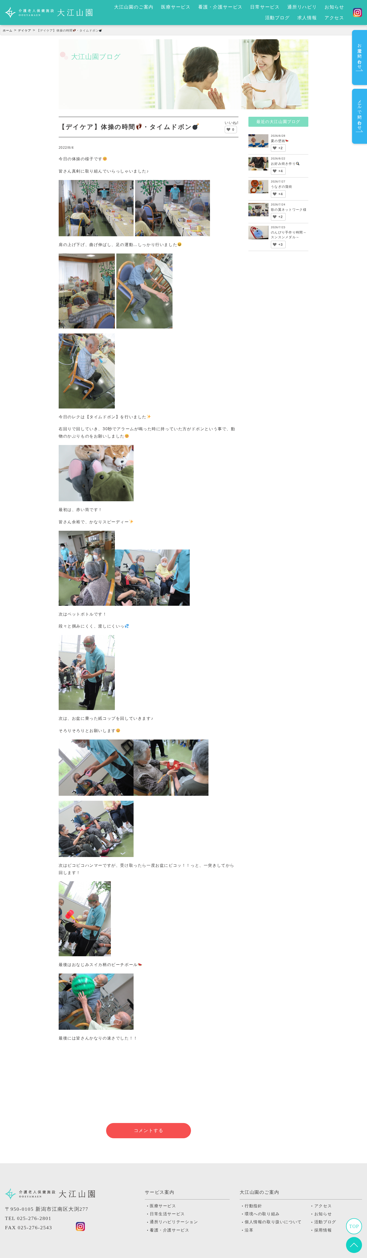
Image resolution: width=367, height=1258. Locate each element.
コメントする (149, 1130)
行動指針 (253, 1206)
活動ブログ (277, 17)
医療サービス (176, 7)
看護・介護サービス (220, 7)
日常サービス (265, 7)
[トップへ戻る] (354, 1230)
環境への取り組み (262, 1214)
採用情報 (323, 1230)
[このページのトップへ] (354, 1249)
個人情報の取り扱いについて (273, 1222)
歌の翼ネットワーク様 (289, 210)
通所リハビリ (302, 7)
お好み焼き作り (283, 164)
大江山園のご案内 (134, 7)
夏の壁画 (278, 141)
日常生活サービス (167, 1214)
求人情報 (307, 17)
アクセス (334, 17)
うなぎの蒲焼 (281, 186)
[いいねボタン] (228, 129)
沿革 (249, 1230)
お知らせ (334, 7)
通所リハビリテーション (174, 1222)
